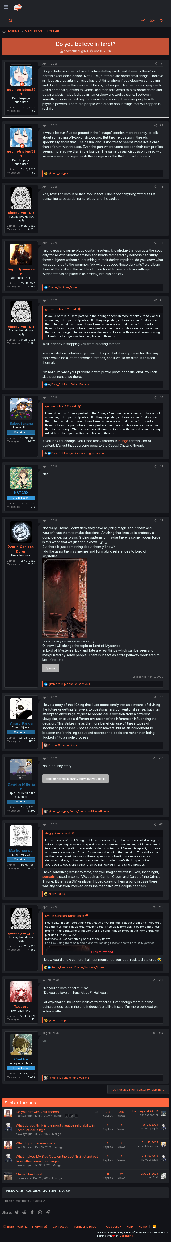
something (50, 876)
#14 (161, 1033)
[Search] (10, 20)
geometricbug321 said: (61, 309)
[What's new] (161, 20)
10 (71, 1115)
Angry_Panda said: (58, 833)
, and (80, 453)
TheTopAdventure (146, 1146)
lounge (123, 441)
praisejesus (23, 1178)
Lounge (58, 1115)
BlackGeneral (24, 1115)
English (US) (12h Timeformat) (26, 1226)
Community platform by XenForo (132, 1232)
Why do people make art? (35, 1143)
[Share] (156, 63)
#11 (161, 824)
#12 (161, 907)
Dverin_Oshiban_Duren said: (64, 915)
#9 (161, 697)
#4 (161, 242)
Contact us (60, 1226)
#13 (161, 980)
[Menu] (6, 7)
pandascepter (149, 1115)
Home (143, 1226)
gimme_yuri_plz (21, 212)
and (70, 384)
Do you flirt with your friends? (38, 1112)
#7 (161, 466)
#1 (161, 63)
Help (130, 1226)
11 (76, 1115)
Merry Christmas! (29, 1174)
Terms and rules (85, 1226)
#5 (161, 300)
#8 (161, 520)
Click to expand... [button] (103, 952)
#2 (161, 125)
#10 (161, 758)
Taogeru (21, 1006)
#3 (161, 186)
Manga (56, 1134)
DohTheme (126, 1235)
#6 (161, 397)
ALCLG (153, 1177)
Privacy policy (111, 1226)
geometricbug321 (76, 51)
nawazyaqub (24, 1134)
